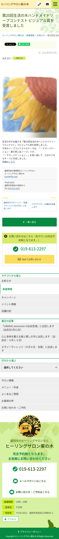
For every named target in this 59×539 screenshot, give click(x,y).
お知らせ (19, 58)
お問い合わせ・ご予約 (14, 407)
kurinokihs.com (11, 176)
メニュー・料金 (10, 387)
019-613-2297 (14, 188)
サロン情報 (8, 380)
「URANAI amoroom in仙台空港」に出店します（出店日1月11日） (28, 327)
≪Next (5, 197)
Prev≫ (54, 197)
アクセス (12, 519)
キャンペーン (9, 297)
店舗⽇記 (6, 311)
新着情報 (7, 289)
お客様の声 (8, 401)
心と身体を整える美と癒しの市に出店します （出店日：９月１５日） (28, 338)
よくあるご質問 (10, 394)
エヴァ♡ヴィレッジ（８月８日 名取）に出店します (29, 348)
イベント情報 (9, 304)
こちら (12, 161)
